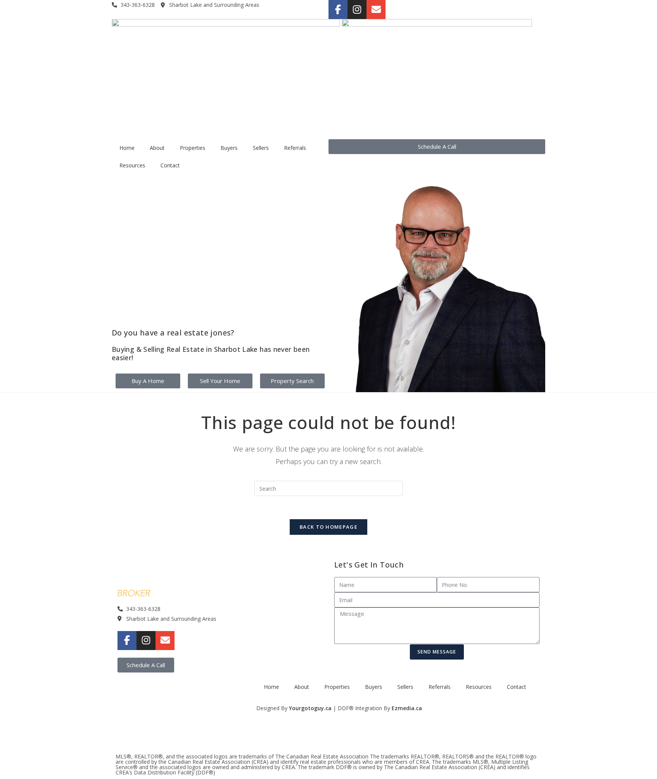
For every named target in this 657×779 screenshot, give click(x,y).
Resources (132, 165)
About (157, 147)
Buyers (229, 147)
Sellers (261, 147)
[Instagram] (357, 9)
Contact (170, 165)
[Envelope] (376, 9)
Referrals (295, 147)
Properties (192, 147)
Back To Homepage (328, 526)
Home (127, 147)
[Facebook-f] (338, 9)
